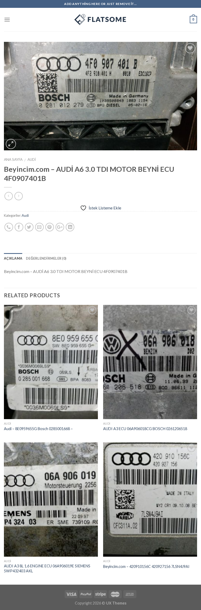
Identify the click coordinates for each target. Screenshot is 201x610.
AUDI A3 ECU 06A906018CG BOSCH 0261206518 (145, 428)
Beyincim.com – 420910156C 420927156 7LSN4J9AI (146, 566)
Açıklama (13, 258)
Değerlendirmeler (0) (46, 258)
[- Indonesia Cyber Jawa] (100, 19)
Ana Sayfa (13, 159)
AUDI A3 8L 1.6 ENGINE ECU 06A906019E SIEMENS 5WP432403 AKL (47, 568)
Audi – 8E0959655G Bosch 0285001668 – (38, 428)
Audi (31, 159)
